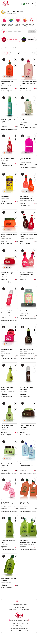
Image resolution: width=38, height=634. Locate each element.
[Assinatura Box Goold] (25, 20)
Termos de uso (19, 607)
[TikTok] (20, 601)
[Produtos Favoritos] (18, 20)
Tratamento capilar (15, 53)
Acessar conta (11, 13)
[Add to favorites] (3, 59)
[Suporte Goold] (32, 20)
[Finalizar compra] (4, 20)
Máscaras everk (29, 53)
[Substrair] (15, 65)
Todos (4, 53)
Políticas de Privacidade (19, 605)
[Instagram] (17, 601)
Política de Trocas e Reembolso (19, 609)
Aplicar (32, 31)
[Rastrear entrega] (11, 20)
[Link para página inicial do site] (5, 4)
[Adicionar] (15, 59)
